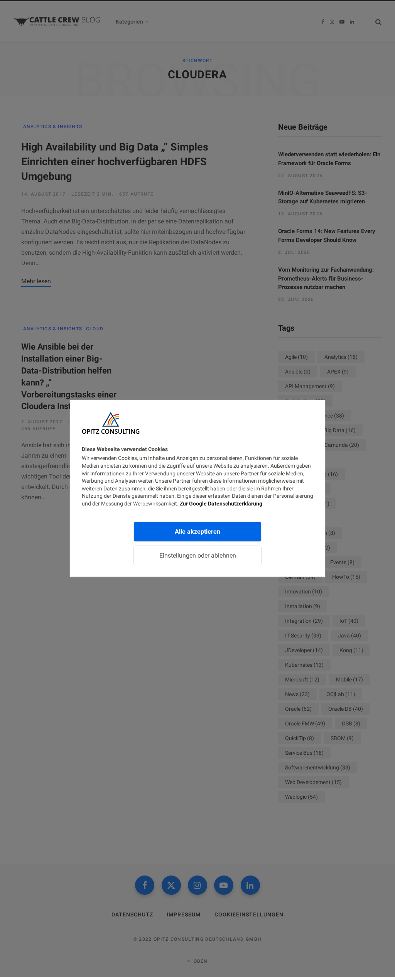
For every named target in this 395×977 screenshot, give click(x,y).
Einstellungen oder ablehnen (197, 555)
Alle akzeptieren (197, 531)
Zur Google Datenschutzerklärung (221, 503)
